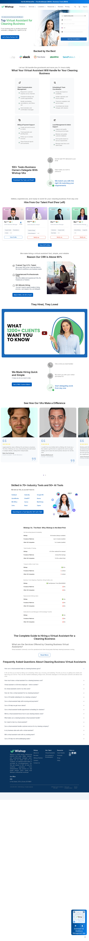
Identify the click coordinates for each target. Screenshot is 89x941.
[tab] (43, 475)
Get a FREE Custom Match (21, 384)
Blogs (58, 758)
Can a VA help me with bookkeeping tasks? (17, 739)
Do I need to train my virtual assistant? (15, 722)
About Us (36, 753)
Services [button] (31, 7)
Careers (36, 760)
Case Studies (61, 753)
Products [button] (22, 7)
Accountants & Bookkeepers (49, 756)
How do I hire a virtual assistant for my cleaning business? (21, 693)
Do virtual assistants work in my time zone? (17, 689)
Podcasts (59, 755)
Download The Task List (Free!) (23, 180)
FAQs (58, 760)
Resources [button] (51, 7)
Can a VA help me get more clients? (15, 705)
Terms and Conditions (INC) (68, 787)
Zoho (13, 505)
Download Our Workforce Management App (79, 931)
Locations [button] (41, 7)
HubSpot (14, 495)
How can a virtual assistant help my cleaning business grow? (22, 668)
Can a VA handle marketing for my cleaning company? (20, 697)
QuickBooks (15, 498)
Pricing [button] (67, 7)
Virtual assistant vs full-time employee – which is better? (21, 684)
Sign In (85, 7)
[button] (62, 27)
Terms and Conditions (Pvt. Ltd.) (58, 787)
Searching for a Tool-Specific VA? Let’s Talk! (27, 512)
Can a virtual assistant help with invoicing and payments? (21, 701)
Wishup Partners (38, 758)
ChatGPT (27, 498)
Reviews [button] (60, 7)
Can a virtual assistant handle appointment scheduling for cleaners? (24, 709)
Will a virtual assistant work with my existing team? (19, 734)
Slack (26, 505)
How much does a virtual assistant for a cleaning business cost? (23, 680)
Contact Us (37, 763)
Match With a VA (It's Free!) (23, 295)
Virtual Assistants (50, 753)
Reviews (36, 755)
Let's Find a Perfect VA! (10, 37)
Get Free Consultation (74, 39)
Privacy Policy (76, 787)
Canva (26, 502)
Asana (39, 498)
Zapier (39, 505)
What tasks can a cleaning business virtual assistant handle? (22, 718)
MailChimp (40, 502)
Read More (44, 655)
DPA (52, 787)
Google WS (40, 495)
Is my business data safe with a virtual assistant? (19, 730)
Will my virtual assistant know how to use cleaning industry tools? (23, 714)
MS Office (14, 502)
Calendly (27, 495)
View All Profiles (44, 245)
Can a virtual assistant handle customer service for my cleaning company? (26, 726)
